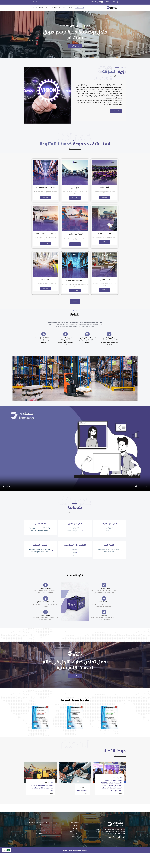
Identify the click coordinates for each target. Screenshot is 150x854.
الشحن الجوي (40, 523)
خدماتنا (64, 7)
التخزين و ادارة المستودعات (75, 545)
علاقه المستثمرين (55, 7)
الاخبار (47, 7)
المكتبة (41, 7)
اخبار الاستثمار (82, 790)
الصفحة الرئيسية (79, 7)
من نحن (71, 7)
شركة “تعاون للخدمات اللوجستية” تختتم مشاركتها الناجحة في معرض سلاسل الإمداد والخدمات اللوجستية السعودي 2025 (111, 785)
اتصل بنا (35, 7)
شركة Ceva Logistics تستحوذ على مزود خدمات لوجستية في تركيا (42, 788)
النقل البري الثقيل (75, 523)
